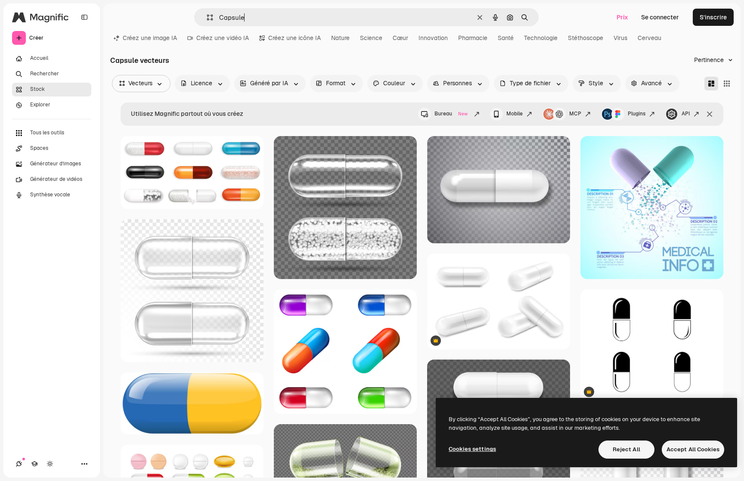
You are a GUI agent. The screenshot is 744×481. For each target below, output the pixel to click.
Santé (506, 38)
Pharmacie (472, 38)
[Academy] (34, 464)
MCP (575, 113)
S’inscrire (713, 17)
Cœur (400, 38)
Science (371, 38)
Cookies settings (472, 449)
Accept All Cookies (692, 449)
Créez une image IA (150, 38)
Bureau (451, 113)
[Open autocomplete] (206, 17)
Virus (620, 38)
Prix (622, 17)
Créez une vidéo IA (222, 38)
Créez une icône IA (294, 38)
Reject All (626, 449)
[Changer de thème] (50, 464)
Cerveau (649, 38)
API (686, 113)
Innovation (433, 38)
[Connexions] (19, 464)
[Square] (727, 83)
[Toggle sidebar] (84, 17)
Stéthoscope (585, 38)
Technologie (541, 38)
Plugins (636, 113)
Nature (340, 38)
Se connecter (660, 17)
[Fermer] (709, 114)
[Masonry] (711, 83)
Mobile (514, 113)
